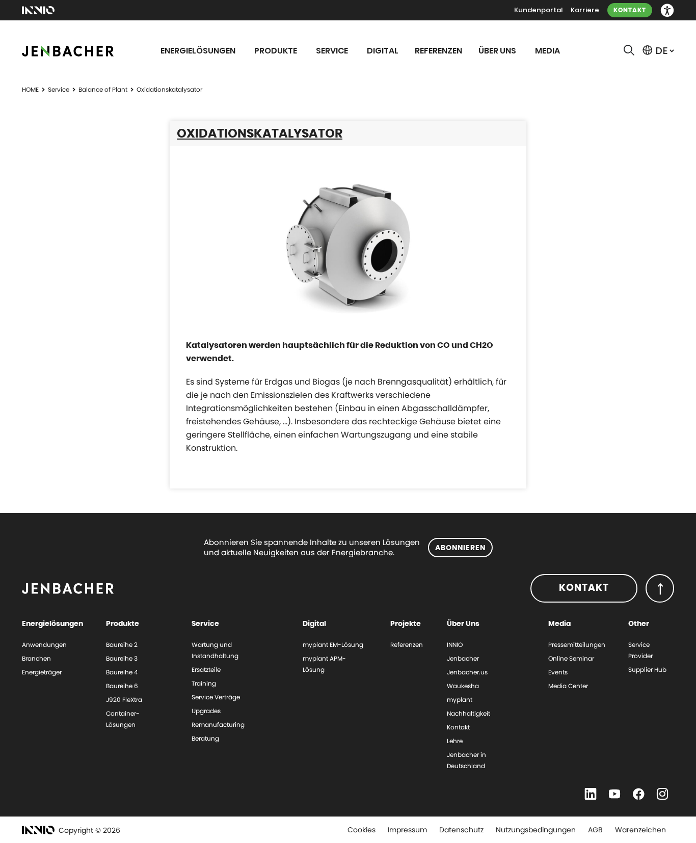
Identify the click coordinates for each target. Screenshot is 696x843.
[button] (667, 10)
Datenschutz (461, 830)
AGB (595, 830)
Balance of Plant (102, 89)
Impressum (407, 830)
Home (30, 89)
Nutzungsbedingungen (536, 830)
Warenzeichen (640, 830)
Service (58, 89)
